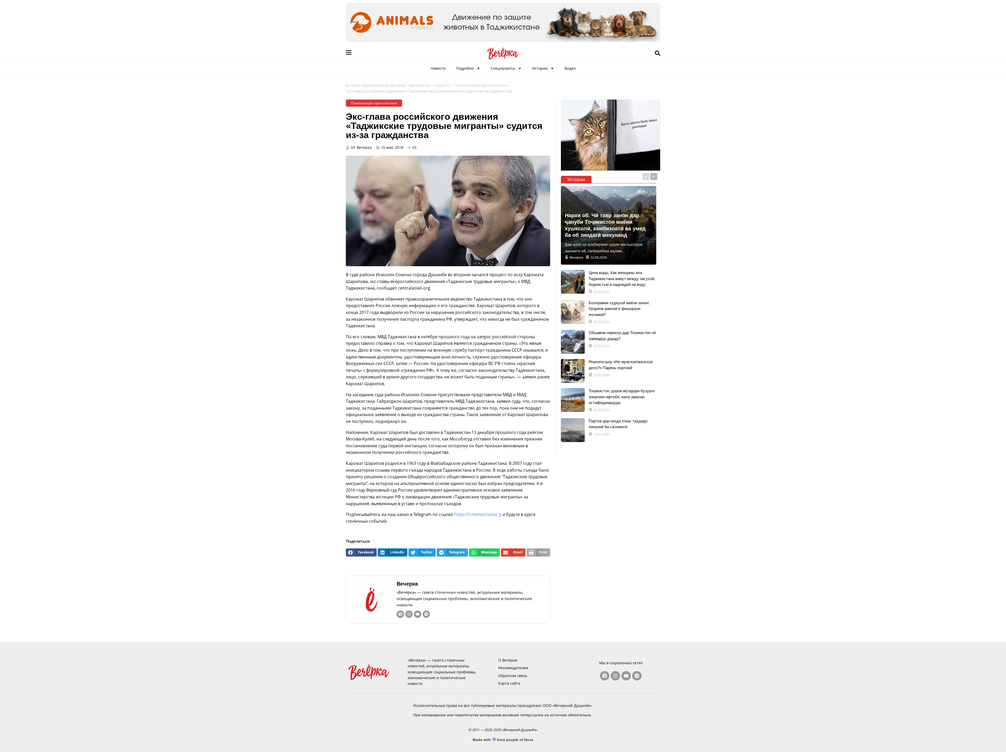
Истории (540, 68)
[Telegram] (426, 614)
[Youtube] (417, 614)
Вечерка (407, 584)
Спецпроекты (503, 68)
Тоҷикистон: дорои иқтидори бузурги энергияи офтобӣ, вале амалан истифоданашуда (621, 397)
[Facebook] (400, 614)
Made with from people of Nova (503, 740)
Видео (570, 68)
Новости (438, 68)
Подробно (465, 68)
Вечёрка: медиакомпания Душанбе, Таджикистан (388, 85)
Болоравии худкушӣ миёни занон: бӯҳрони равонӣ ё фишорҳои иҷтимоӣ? (619, 309)
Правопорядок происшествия (481, 85)
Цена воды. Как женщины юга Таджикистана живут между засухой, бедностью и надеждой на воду (622, 278)
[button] (361, 552)
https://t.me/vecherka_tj (477, 514)
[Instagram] (409, 614)
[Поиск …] (657, 53)
